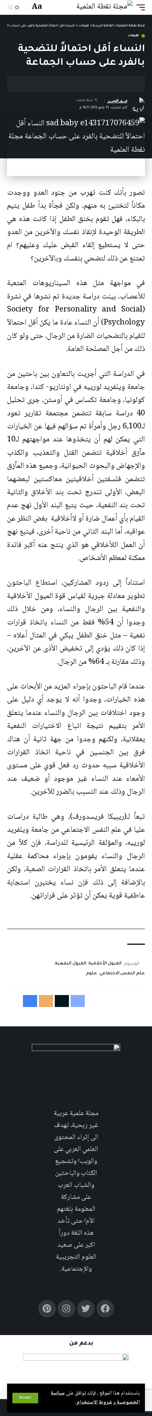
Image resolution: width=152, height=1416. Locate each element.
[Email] (105, 83)
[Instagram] (66, 1308)
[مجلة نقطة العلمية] (104, 7)
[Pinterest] (47, 1308)
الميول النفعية (70, 963)
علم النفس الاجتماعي (122, 973)
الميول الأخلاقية (105, 963)
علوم (91, 973)
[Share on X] (116, 83)
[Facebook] (105, 1308)
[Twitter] (86, 1308)
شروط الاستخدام (94, 1402)
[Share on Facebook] (127, 83)
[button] (25, 1398)
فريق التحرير (117, 100)
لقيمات (133, 36)
